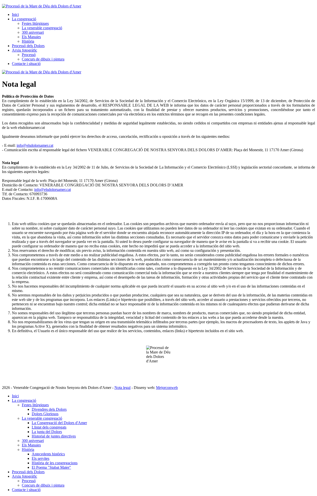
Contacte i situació (26, 63)
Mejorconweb (167, 387)
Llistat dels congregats (49, 427)
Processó (29, 55)
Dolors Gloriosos (45, 414)
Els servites (40, 458)
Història (28, 41)
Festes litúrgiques (35, 23)
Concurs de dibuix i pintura (43, 59)
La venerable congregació (42, 28)
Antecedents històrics (48, 454)
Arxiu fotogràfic (24, 50)
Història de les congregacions (55, 463)
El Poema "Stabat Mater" (51, 467)
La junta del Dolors (47, 432)
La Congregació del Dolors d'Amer (59, 423)
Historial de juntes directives (54, 436)
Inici (15, 14)
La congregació (24, 19)
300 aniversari (33, 32)
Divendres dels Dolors (49, 409)
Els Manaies (31, 37)
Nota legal (122, 387)
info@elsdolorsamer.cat (35, 145)
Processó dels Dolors (28, 46)
